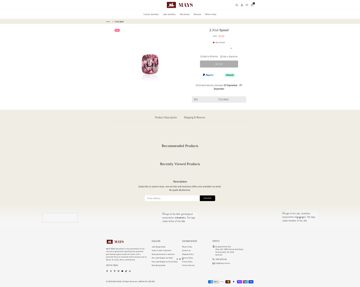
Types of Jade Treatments (161, 250)
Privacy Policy (187, 261)
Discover (197, 14)
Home (108, 21)
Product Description (166, 117)
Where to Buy (210, 14)
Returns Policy (187, 258)
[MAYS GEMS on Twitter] (111, 271)
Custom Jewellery (151, 14)
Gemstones (185, 14)
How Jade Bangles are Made (162, 258)
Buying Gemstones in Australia (163, 254)
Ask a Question (230, 56)
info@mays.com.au (222, 263)
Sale (117, 30)
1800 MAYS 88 (221, 259)
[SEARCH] (236, 5)
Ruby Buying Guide (158, 265)
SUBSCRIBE (207, 198)
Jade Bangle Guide (159, 247)
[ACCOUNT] (241, 5)
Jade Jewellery (169, 14)
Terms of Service (188, 265)
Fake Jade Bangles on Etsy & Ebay (165, 261)
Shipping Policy (188, 254)
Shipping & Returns (194, 117)
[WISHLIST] (246, 5)
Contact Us (186, 250)
